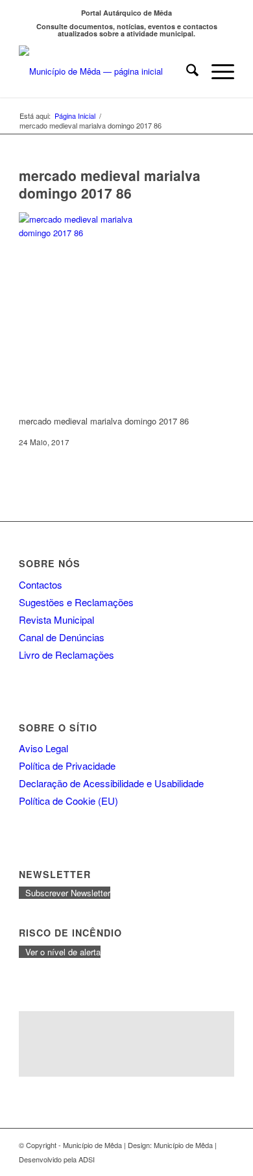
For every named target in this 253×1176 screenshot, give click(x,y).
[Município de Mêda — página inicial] (105, 71)
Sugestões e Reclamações (76, 602)
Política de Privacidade (67, 765)
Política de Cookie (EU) (68, 800)
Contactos (40, 584)
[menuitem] (186, 71)
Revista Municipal (56, 619)
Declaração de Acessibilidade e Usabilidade (111, 783)
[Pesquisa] (186, 71)
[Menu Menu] (216, 71)
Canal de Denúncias (61, 637)
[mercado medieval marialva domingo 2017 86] (84, 233)
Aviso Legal (43, 748)
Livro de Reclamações (66, 654)
